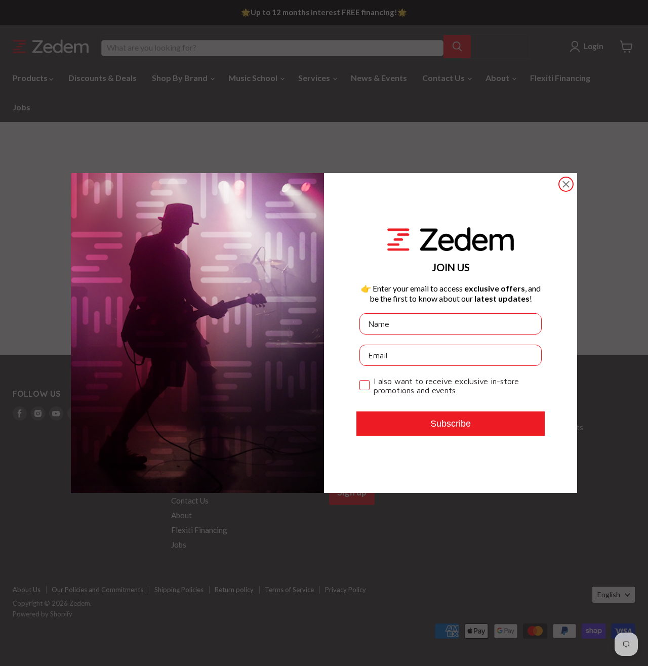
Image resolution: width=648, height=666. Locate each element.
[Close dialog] (566, 184)
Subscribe (450, 424)
